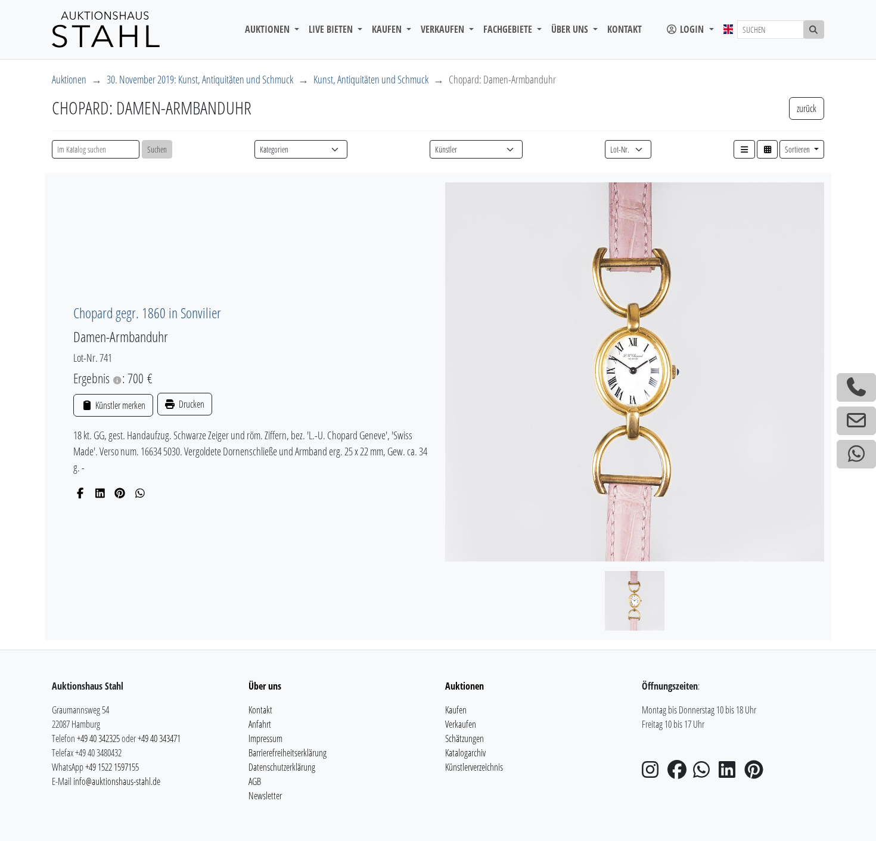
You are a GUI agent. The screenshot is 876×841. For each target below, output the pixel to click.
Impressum (265, 738)
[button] (744, 149)
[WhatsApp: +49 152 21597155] (856, 454)
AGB (254, 781)
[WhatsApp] (140, 493)
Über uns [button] (571, 29)
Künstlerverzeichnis (474, 767)
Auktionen (69, 79)
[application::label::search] (814, 29)
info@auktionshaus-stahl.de (116, 781)
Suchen (157, 149)
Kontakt (624, 29)
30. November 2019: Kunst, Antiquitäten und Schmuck (200, 79)
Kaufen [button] (388, 29)
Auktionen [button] (268, 29)
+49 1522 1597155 (112, 767)
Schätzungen (464, 738)
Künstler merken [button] (119, 405)
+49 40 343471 (159, 738)
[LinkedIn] (100, 493)
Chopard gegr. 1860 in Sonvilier (147, 312)
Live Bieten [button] (332, 29)
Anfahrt (259, 724)
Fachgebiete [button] (509, 29)
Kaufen (456, 709)
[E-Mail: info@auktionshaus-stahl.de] (856, 420)
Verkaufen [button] (444, 29)
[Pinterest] (120, 493)
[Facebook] (80, 493)
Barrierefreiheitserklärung (287, 752)
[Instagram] (654, 773)
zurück (806, 108)
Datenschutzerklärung (281, 767)
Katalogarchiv (465, 752)
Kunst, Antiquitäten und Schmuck (370, 79)
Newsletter (265, 795)
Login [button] (692, 29)
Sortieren (798, 149)
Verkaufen (460, 724)
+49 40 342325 (98, 738)
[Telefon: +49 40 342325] (856, 387)
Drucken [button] (190, 404)
